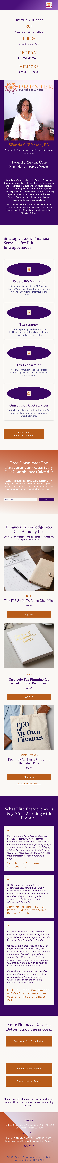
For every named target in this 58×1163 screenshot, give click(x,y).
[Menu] (4, 5)
